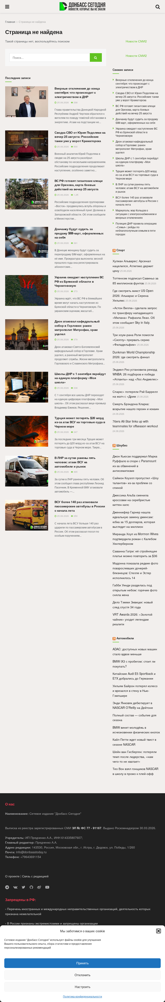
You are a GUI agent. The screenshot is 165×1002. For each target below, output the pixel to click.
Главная (10, 21)
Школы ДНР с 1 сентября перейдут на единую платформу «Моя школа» (80, 378)
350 (75, 515)
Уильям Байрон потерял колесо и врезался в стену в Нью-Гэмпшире (135, 691)
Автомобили (125, 638)
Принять (82, 963)
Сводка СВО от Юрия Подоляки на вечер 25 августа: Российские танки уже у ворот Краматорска (80, 136)
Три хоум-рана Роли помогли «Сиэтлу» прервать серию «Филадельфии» (133, 340)
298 (75, 102)
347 (75, 432)
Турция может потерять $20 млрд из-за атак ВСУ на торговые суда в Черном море (80, 422)
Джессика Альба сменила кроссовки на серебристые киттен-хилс (131, 500)
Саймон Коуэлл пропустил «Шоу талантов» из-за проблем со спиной (136, 483)
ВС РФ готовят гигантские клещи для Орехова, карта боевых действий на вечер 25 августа (79, 184)
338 (75, 387)
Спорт (120, 250)
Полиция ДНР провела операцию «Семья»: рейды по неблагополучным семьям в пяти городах (136, 228)
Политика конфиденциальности (82, 996)
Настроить (82, 986)
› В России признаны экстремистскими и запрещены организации (51, 923)
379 (75, 339)
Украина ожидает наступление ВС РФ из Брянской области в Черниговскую (79, 281)
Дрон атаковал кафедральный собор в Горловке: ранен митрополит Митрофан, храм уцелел (77, 327)
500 (75, 146)
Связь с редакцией (35, 876)
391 (75, 243)
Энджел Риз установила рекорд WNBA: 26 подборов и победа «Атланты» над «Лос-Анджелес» (135, 374)
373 (75, 291)
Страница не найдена (32, 21)
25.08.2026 (63, 102)
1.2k (75, 194)
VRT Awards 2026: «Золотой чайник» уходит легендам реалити (132, 619)
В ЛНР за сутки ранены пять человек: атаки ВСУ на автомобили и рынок (75, 461)
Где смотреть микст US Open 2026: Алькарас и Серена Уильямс (133, 295)
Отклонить (82, 975)
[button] (158, 931)
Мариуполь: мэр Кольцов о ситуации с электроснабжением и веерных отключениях (136, 213)
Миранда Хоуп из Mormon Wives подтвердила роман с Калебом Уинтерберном (135, 539)
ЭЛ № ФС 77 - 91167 (86, 828)
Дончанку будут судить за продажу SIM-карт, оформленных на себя (79, 233)
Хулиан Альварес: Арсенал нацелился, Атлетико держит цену (133, 266)
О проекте (12, 876)
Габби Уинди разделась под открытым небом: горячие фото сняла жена (135, 590)
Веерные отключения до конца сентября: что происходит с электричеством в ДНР (77, 92)
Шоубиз (121, 445)
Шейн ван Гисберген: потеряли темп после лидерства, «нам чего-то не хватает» (135, 757)
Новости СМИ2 (136, 41)
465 (75, 471)
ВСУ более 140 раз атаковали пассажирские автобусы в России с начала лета (80, 506)
